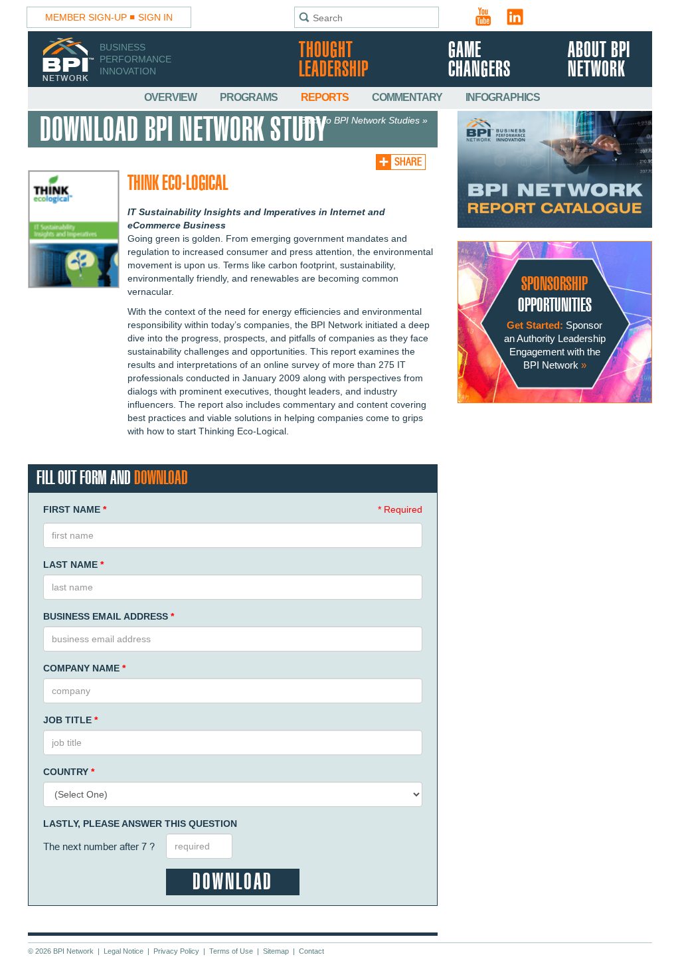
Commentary (408, 97)
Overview (171, 97)
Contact (311, 951)
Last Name (73, 564)
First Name (74, 509)
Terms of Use (231, 951)
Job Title (70, 720)
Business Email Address (108, 616)
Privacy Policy (176, 951)
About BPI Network (599, 60)
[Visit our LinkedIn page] (515, 17)
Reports (326, 97)
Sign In (155, 17)
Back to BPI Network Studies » (364, 120)
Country (68, 771)
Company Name (84, 668)
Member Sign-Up (86, 17)
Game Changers (479, 60)
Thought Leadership (334, 60)
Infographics (503, 97)
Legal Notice (123, 951)
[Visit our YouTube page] (483, 17)
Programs (250, 97)
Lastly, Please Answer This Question (140, 823)
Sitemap (276, 951)
